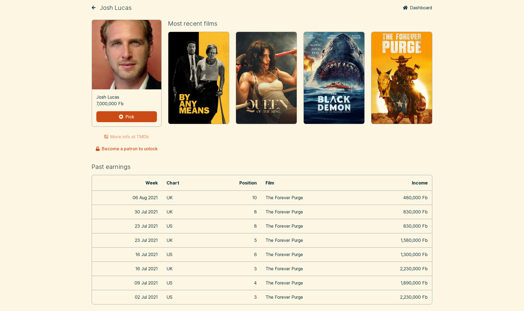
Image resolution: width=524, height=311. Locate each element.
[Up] (93, 7)
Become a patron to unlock (130, 148)
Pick (130, 116)
